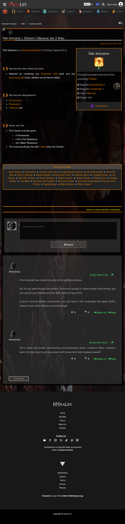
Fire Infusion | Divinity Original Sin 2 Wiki (33, 38)
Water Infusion (84, 183)
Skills (23, 24)
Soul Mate (25, 180)
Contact (62, 428)
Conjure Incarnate (48, 171)
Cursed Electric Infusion (71, 171)
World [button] (103, 11)
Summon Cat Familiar (43, 180)
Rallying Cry (100, 177)
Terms (62, 480)
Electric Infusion (43, 174)
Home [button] (19, 11)
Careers (62, 477)
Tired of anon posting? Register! (103, 209)
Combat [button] (69, 11)
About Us (62, 424)
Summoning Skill (31, 50)
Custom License (65, 450)
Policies (62, 488)
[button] (88, 4)
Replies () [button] (101, 312)
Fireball (92, 79)
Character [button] (52, 11)
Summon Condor (66, 180)
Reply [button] (113, 312)
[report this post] (112, 274)
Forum (62, 421)
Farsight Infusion (101, 174)
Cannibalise (30, 171)
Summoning (96, 84)
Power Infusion (83, 177)
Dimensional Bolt (95, 171)
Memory (91, 93)
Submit (69, 244)
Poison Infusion (65, 177)
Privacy (62, 484)
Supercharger (50, 183)
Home (62, 413)
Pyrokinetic (96, 89)
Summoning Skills (35, 24)
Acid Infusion (15, 171)
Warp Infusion (67, 183)
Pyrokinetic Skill (49, 73)
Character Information (9, 24)
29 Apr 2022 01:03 (99, 274)
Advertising (62, 473)
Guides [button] (119, 11)
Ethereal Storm (82, 174)
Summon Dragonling (88, 180)
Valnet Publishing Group (72, 496)
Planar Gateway (47, 177)
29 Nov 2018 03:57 (98, 342)
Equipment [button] (86, 11)
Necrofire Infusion (27, 177)
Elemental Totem (63, 174)
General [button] (34, 11)
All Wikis (62, 417)
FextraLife (46, 496)
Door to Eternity (25, 174)
